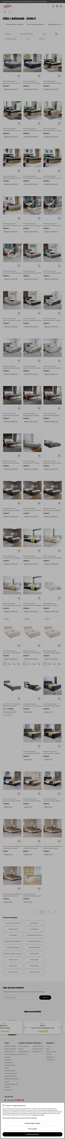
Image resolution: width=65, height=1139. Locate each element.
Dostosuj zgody (32, 1129)
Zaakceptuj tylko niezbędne (32, 1123)
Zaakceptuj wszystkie (32, 1134)
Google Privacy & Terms (38, 1115)
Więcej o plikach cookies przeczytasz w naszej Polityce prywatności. (20, 1118)
